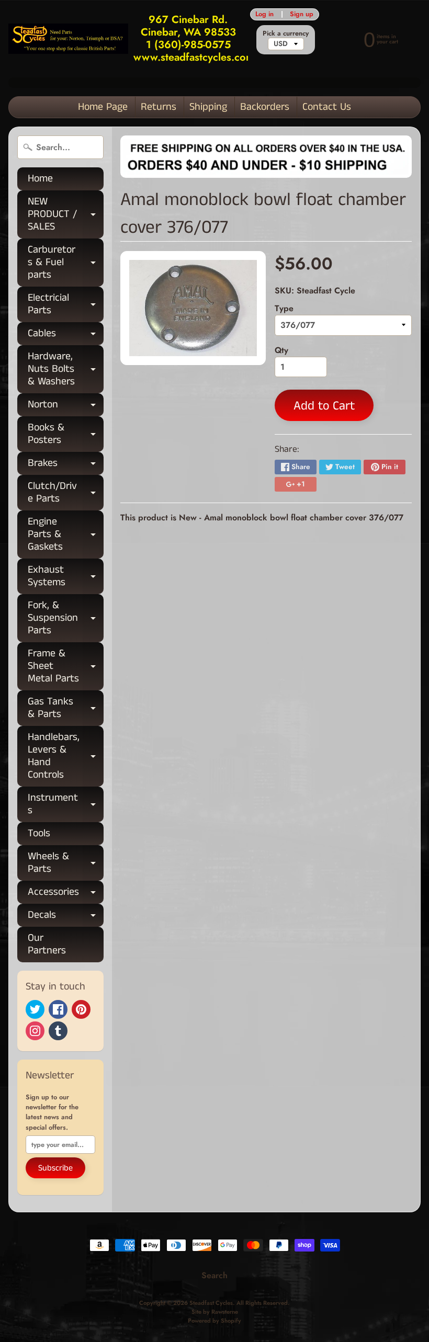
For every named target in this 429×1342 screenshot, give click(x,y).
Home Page (103, 107)
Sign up (301, 14)
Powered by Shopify (214, 1320)
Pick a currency (286, 33)
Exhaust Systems (66, 577)
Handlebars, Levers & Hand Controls (66, 756)
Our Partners (47, 944)
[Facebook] (58, 1009)
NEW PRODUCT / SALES (66, 214)
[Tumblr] (58, 1030)
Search (214, 1275)
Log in (264, 14)
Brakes (66, 465)
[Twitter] (35, 1009)
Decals (66, 917)
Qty (281, 350)
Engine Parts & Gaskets (66, 534)
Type (284, 308)
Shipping (208, 107)
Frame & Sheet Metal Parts (66, 666)
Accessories (66, 894)
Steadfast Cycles (211, 1303)
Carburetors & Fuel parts (66, 262)
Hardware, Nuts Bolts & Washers (66, 369)
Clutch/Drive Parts (66, 493)
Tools (39, 833)
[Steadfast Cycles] (68, 38)
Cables (66, 335)
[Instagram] (35, 1030)
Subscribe (55, 1168)
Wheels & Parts (66, 863)
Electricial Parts (66, 305)
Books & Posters (66, 434)
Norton (66, 406)
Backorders (264, 107)
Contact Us (326, 107)
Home (40, 178)
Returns (158, 107)
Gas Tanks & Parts (66, 708)
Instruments (66, 805)
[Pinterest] (81, 1009)
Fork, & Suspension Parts (66, 618)
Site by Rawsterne (214, 1311)
